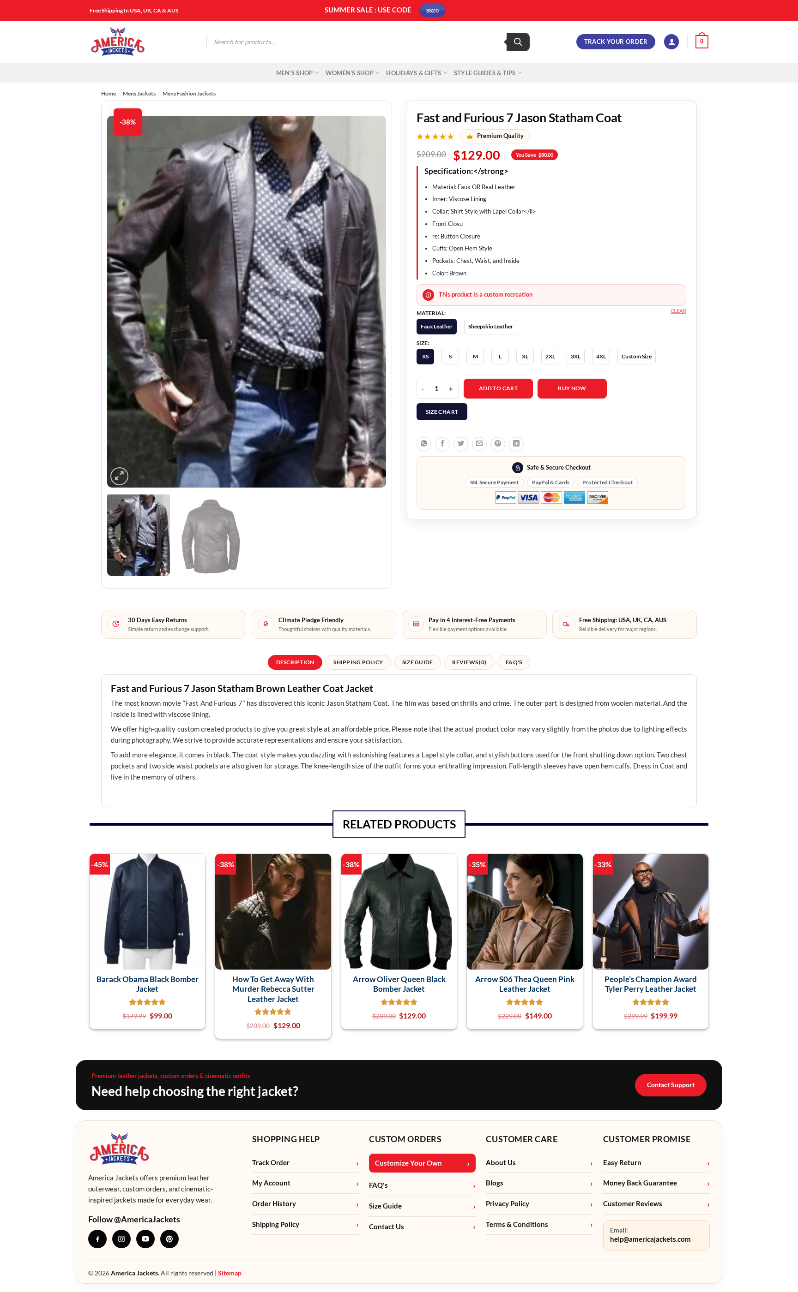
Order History (274, 1204)
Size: (423, 343)
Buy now (572, 388)
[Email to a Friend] (479, 444)
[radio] (437, 326)
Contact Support (671, 1085)
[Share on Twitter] (460, 444)
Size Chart (442, 411)
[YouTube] (145, 1239)
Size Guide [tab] (417, 662)
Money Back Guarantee (640, 1183)
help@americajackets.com (650, 1239)
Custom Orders (405, 1139)
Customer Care (521, 1139)
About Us (501, 1163)
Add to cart (498, 388)
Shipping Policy (275, 1224)
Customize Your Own (408, 1163)
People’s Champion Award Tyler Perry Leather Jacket (651, 984)
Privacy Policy (507, 1204)
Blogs (494, 1183)
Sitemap (230, 1273)
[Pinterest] (169, 1239)
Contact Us (386, 1227)
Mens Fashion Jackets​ (189, 93)
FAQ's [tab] (514, 662)
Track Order (271, 1163)
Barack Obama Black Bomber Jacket (148, 984)
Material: (431, 313)
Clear (678, 310)
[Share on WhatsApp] (424, 444)
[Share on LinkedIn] (516, 444)
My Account (271, 1183)
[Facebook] (97, 1239)
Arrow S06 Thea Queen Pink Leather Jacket (524, 984)
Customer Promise (647, 1139)
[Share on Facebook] (442, 444)
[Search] (518, 42)
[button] (671, 41)
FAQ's (378, 1185)
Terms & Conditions (517, 1224)
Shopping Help (286, 1139)
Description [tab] (295, 662)
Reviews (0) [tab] (469, 662)
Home (108, 93)
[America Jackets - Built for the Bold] (118, 41)
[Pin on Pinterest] (497, 444)
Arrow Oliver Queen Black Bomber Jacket (399, 984)
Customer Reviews (632, 1204)
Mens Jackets (139, 93)
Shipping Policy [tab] (358, 662)
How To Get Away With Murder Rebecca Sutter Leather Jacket (273, 989)
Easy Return (622, 1163)
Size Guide (385, 1206)
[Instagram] (121, 1239)
